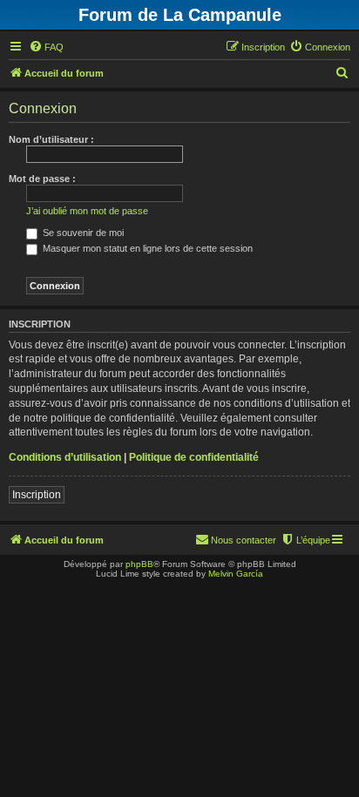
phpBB (139, 564)
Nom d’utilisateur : (51, 139)
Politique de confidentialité (194, 457)
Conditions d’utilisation (65, 457)
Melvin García (235, 573)
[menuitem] (46, 47)
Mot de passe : (42, 178)
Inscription (36, 495)
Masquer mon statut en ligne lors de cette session (146, 248)
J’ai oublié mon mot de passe (87, 211)
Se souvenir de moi (82, 232)
